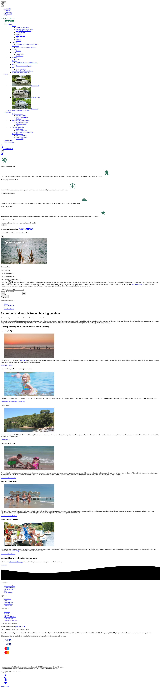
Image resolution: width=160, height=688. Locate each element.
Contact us (7, 599)
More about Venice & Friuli (9, 516)
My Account (8, 14)
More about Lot (5, 439)
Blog (5, 591)
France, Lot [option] (155, 282)
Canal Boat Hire (9, 305)
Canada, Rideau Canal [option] (31, 282)
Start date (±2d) (149, 284)
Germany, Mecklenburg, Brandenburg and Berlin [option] (31, 284)
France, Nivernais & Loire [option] (8, 284)
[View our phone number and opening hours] (2, 151)
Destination (4, 282)
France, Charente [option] (133, 282)
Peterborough (16, 551)
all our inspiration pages (16, 562)
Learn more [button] (4, 609)
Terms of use (8, 605)
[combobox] (9, 288)
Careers (6, 613)
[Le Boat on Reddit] (5, 683)
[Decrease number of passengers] (3, 293)
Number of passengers (7, 291)
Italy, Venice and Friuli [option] (68, 284)
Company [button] (4, 583)
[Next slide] (5, 225)
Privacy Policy (8, 602)
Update (3, 2)
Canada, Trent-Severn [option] (44, 282)
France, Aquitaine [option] (88, 282)
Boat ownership (9, 142)
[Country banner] (2, 4)
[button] (14, 300)
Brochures (7, 10)
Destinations (8, 24)
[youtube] (5, 680)
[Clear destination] (9, 282)
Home (6, 304)
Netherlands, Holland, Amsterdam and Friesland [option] (89, 284)
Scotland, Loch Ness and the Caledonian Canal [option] (118, 284)
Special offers (8, 140)
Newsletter (7, 9)
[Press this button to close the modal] (2, 236)
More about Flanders (7, 365)
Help (5, 15)
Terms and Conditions (10, 620)
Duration (3, 289)
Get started (7, 112)
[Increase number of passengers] (24, 293)
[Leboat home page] (7, 21)
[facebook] (5, 676)
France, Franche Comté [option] (145, 282)
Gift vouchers (8, 592)
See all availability (137, 284)
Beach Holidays (9, 309)
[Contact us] (2, 154)
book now (4, 565)
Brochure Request (9, 587)
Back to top (4, 686)
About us (7, 612)
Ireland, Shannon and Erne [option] (54, 284)
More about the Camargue (8, 478)
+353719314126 (26, 229)
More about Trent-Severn (8, 554)
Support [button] (3, 596)
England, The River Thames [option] (59, 282)
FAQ (5, 600)
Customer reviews (9, 586)
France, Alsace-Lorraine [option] (75, 282)
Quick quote (8, 12)
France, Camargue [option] (109, 282)
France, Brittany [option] (98, 282)
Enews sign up (8, 589)
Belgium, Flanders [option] (19, 282)
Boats (6, 74)
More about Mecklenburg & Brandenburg (13, 401)
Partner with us (8, 618)
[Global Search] (2, 146)
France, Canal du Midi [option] (121, 282)
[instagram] (5, 678)
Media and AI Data (10, 617)
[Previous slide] (2, 225)
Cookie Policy (8, 604)
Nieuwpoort (23, 360)
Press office (7, 615)
